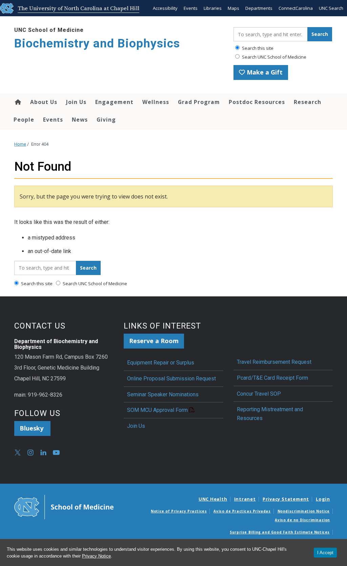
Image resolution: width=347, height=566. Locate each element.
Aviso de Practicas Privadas (241, 511)
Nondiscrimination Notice (304, 511)
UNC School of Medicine (49, 30)
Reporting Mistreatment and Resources (270, 413)
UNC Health (213, 499)
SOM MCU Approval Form (157, 410)
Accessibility (165, 8)
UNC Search (331, 8)
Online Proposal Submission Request (171, 378)
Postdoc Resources (257, 102)
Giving (106, 119)
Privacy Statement (286, 499)
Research (307, 102)
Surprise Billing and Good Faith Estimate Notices (280, 532)
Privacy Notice (96, 556)
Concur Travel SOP (259, 394)
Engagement (114, 102)
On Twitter (17, 452)
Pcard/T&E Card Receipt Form (272, 378)
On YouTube (56, 452)
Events (191, 8)
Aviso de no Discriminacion (302, 520)
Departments (258, 8)
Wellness (155, 102)
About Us (43, 102)
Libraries (213, 8)
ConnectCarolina (296, 8)
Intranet (245, 499)
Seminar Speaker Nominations (163, 394)
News (80, 119)
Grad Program (199, 102)
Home (17, 102)
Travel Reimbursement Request (274, 362)
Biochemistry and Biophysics (97, 43)
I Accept (325, 552)
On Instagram (30, 452)
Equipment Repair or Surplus (160, 362)
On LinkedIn (43, 452)
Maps (233, 8)
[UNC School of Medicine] (64, 507)
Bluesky (32, 428)
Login (323, 499)
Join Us (76, 102)
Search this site (257, 48)
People (24, 119)
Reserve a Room (154, 341)
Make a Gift (264, 72)
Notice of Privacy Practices (179, 511)
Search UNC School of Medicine (273, 57)
